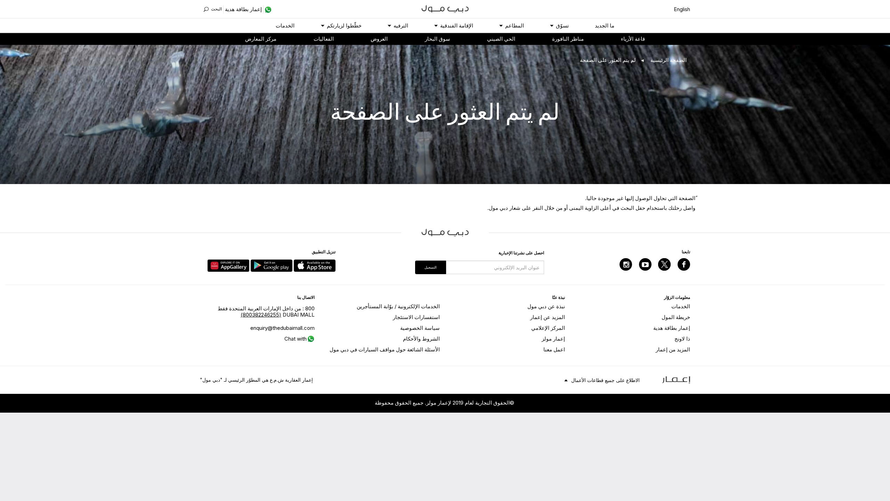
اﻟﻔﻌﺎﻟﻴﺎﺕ (324, 38)
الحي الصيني (501, 38)
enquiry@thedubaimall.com (282, 328)
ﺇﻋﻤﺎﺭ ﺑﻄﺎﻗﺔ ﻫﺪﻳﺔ (671, 328)
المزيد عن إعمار (547, 317)
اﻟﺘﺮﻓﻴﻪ (401, 25)
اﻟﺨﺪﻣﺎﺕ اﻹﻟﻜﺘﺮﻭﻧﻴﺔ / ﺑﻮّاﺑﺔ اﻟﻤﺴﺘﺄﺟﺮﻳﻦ (398, 306)
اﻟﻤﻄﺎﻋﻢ (514, 25)
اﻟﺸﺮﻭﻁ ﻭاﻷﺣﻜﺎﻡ (421, 338)
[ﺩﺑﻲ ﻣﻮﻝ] (445, 8)
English (682, 9)
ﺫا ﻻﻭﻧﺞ (682, 338)
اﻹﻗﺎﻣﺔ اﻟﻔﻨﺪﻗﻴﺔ (456, 25)
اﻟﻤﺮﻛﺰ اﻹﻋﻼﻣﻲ (548, 328)
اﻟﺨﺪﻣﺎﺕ (285, 25)
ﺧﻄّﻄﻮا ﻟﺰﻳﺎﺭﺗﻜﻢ (344, 25)
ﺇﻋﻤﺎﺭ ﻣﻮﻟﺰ (553, 338)
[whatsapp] (267, 9)
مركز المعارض (260, 38)
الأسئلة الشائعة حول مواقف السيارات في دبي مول (385, 349)
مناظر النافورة (568, 38)
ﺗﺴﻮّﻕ (562, 25)
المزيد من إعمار (673, 349)
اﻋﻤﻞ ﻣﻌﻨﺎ (554, 349)
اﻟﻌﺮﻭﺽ (379, 38)
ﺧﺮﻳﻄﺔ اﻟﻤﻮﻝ (676, 317)
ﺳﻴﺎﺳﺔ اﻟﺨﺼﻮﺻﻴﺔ (420, 328)
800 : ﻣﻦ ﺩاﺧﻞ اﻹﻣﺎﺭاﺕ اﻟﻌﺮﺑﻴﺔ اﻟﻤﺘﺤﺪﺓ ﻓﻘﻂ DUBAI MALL (266, 311)
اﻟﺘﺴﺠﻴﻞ (430, 267)
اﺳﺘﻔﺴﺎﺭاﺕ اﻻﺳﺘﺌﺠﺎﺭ (416, 317)
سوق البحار (437, 38)
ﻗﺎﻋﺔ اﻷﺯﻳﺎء (633, 38)
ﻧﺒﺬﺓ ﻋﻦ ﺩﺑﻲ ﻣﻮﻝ (546, 306)
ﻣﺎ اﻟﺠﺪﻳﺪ (604, 25)
